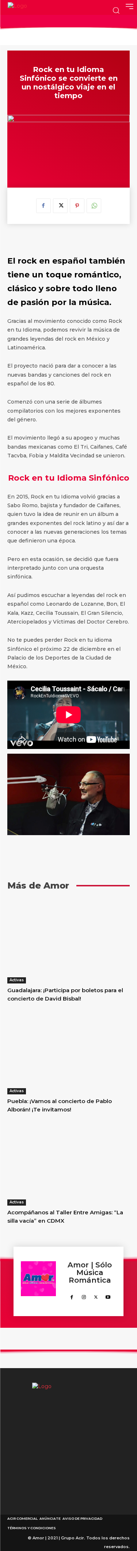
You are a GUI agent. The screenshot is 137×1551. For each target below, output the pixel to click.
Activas (16, 980)
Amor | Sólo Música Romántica (90, 1272)
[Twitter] (60, 206)
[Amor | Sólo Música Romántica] (38, 1281)
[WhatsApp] (94, 206)
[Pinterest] (77, 206)
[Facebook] (43, 206)
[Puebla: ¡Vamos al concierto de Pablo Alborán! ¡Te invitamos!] (68, 1052)
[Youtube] (108, 1295)
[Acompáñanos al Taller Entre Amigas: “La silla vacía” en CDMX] (68, 1163)
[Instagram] (83, 1295)
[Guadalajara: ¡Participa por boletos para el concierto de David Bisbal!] (68, 940)
